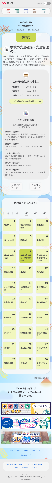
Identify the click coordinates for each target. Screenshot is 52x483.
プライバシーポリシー (14, 465)
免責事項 (25, 467)
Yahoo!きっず (6, 30)
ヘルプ (34, 467)
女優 (34, 87)
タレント (36, 95)
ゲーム (26, 451)
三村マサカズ (17, 95)
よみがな (40, 3)
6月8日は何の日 (33, 30)
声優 (34, 91)
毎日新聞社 (46, 378)
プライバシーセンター (34, 465)
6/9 (35, 186)
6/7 (17, 186)
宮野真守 (15, 91)
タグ (40, 451)
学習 (18, 451)
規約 (16, 467)
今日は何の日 (20, 30)
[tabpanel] (26, 294)
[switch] (37, 2)
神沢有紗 (15, 87)
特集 (11, 451)
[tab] (7, 213)
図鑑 (33, 451)
